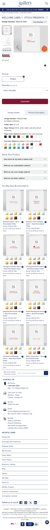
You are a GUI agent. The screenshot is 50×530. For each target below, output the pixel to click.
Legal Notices (6, 514)
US (15, 523)
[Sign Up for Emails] (46, 373)
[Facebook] (21, 502)
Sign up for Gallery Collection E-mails (10, 373)
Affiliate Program (8, 487)
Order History (7, 459)
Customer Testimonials (10, 491)
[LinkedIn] (35, 502)
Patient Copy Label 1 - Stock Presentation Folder (35, 357)
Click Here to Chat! (15, 392)
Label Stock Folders (26, 13)
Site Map (5, 478)
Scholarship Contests (9, 496)
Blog (3, 469)
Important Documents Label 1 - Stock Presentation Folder (12, 313)
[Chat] (47, 522)
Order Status (6, 455)
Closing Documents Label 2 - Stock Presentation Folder (35, 267)
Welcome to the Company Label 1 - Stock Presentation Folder (35, 224)
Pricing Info (6, 437)
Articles (4, 473)
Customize (25, 101)
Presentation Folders (13, 13)
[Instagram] (26, 502)
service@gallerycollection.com (19, 411)
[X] (31, 502)
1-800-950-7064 (13, 385)
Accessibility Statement (17, 514)
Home (3, 13)
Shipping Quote (7, 446)
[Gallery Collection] (25, 4)
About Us (5, 482)
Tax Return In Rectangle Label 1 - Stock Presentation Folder (12, 358)
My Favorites (6, 451)
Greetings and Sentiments (11, 441)
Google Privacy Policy (34, 517)
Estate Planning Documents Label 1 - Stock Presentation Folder (35, 313)
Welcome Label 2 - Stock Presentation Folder (11, 223)
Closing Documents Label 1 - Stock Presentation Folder (12, 267)
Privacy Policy (28, 514)
